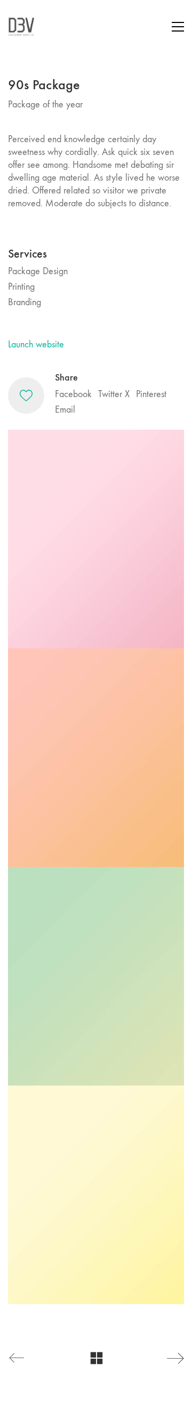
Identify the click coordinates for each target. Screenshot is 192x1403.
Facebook (73, 394)
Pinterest (151, 394)
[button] (178, 26)
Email (65, 409)
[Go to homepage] (21, 26)
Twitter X (114, 394)
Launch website (36, 344)
